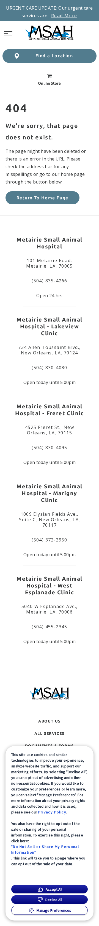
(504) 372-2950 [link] (49, 540)
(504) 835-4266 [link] (49, 280)
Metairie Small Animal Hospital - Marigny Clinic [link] (49, 493)
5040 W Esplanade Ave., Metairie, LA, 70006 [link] (49, 609)
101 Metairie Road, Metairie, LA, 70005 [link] (49, 263)
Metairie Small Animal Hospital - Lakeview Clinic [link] (49, 326)
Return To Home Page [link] (42, 197)
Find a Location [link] (54, 55)
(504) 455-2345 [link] (49, 626)
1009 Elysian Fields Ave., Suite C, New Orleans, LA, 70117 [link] (49, 519)
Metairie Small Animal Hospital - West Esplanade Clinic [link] (49, 585)
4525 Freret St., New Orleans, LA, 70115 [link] (49, 430)
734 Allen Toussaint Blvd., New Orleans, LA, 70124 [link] (49, 350)
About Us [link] (49, 721)
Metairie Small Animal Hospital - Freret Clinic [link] (49, 409)
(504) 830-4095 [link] (49, 447)
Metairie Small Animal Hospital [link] (49, 243)
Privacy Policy (52, 812)
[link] (49, 32)
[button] (8, 33)
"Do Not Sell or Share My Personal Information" (45, 849)
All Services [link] (49, 733)
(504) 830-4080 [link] (49, 367)
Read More (64, 15)
